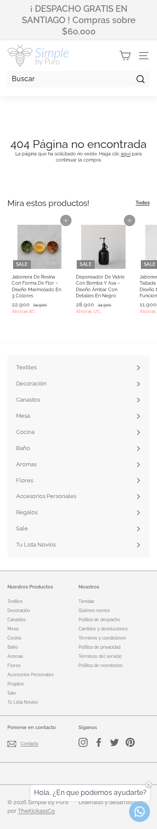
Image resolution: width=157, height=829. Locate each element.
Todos (143, 203)
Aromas (15, 656)
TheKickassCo (36, 811)
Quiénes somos (94, 610)
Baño (12, 647)
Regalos (15, 683)
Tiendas (86, 601)
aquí (125, 154)
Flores (13, 665)
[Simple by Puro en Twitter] (114, 742)
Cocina (14, 638)
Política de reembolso (100, 665)
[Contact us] (139, 811)
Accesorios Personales (30, 674)
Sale (11, 693)
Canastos (16, 619)
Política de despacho (99, 619)
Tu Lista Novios (22, 702)
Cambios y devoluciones (103, 628)
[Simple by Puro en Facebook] (98, 742)
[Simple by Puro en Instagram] (83, 742)
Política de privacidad (99, 647)
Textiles (15, 601)
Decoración (18, 610)
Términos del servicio (100, 656)
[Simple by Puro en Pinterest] (130, 742)
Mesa (12, 628)
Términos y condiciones (102, 638)
